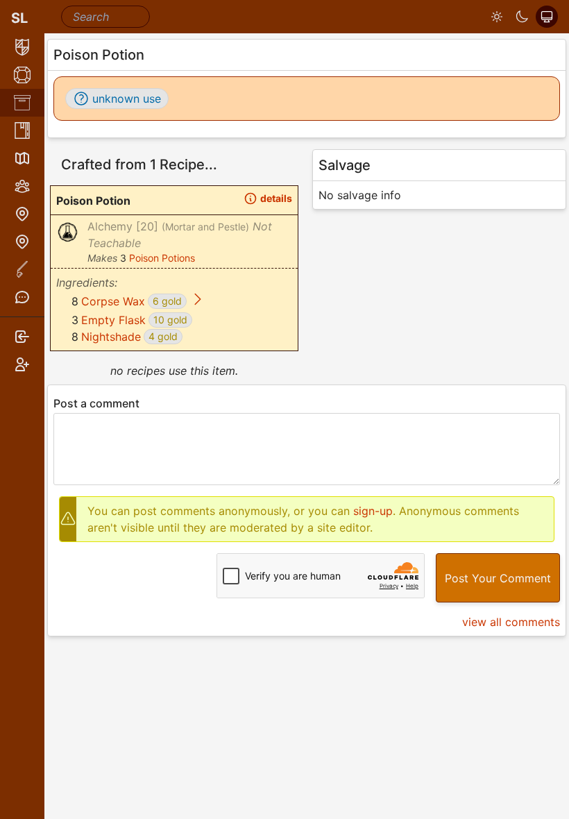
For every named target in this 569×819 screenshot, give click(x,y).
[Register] (22, 364)
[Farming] (22, 269)
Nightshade (111, 337)
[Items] (22, 103)
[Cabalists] (22, 186)
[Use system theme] (547, 17)
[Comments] (22, 297)
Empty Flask (113, 320)
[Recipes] (22, 130)
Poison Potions (162, 258)
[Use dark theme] (522, 17)
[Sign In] (22, 337)
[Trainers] (22, 241)
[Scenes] (22, 158)
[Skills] (22, 75)
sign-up (373, 511)
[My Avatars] (22, 47)
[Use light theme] (497, 17)
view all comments (511, 622)
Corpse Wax (113, 301)
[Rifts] (22, 214)
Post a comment (96, 403)
